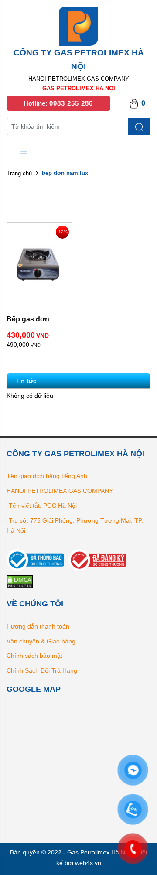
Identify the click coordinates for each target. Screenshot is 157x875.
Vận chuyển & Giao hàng (41, 641)
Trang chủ (19, 173)
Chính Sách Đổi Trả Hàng (42, 670)
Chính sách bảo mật (34, 655)
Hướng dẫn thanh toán (38, 626)
